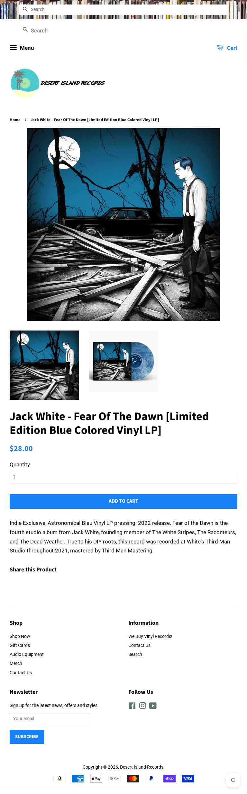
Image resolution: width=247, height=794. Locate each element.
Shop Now (20, 636)
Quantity (20, 464)
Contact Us (21, 672)
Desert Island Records (141, 767)
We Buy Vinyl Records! (150, 636)
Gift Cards (20, 645)
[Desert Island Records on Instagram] (142, 707)
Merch (16, 663)
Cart (231, 48)
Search (135, 654)
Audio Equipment (27, 654)
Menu (26, 48)
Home (15, 120)
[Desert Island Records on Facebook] (132, 707)
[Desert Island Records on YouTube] (153, 707)
